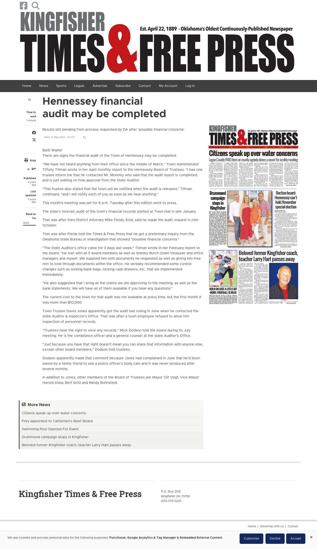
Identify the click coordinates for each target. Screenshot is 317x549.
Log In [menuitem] (190, 86)
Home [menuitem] (26, 86)
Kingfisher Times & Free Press (80, 493)
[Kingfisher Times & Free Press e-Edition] (253, 210)
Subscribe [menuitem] (123, 86)
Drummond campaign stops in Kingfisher (55, 437)
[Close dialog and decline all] (311, 535)
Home (252, 526)
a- (28, 169)
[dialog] (158, 540)
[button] (35, 6)
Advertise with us (272, 526)
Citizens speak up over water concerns (54, 413)
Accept (295, 538)
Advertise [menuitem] (100, 86)
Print (33, 160)
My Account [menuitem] (168, 86)
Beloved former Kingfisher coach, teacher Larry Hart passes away (76, 445)
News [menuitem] (43, 86)
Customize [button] (251, 538)
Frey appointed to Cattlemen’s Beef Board (57, 421)
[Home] (157, 43)
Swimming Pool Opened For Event (50, 429)
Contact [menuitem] (145, 86)
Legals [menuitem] (79, 86)
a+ (33, 169)
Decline (275, 538)
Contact (293, 526)
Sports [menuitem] (61, 86)
